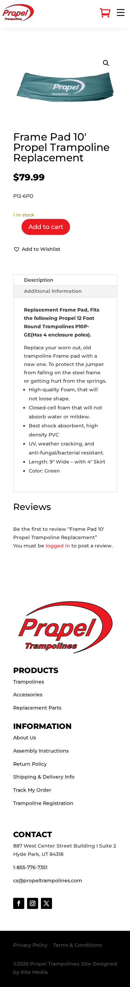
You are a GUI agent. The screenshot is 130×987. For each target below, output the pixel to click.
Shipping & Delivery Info (44, 777)
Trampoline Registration (43, 803)
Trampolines (28, 682)
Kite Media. (35, 972)
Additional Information (53, 291)
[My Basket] (105, 13)
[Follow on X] (46, 903)
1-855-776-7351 (30, 867)
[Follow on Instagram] (32, 903)
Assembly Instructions (41, 751)
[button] (106, 63)
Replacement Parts (37, 708)
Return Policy (30, 764)
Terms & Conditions (77, 945)
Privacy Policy (30, 945)
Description (38, 280)
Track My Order (32, 790)
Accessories (27, 694)
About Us (24, 737)
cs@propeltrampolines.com (47, 880)
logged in (58, 546)
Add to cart (45, 227)
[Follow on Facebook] (18, 903)
